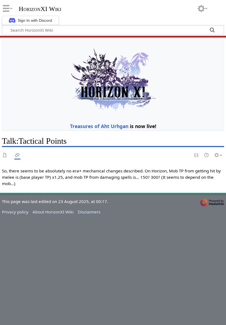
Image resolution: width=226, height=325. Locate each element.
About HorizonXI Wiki (53, 212)
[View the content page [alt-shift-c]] (5, 155)
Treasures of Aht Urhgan (99, 126)
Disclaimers (89, 212)
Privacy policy (15, 212)
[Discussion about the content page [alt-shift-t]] (17, 155)
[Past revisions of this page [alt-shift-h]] (207, 155)
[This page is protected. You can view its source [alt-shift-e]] (196, 155)
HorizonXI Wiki (40, 9)
